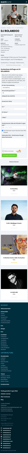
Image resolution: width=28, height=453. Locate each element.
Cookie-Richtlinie (5, 403)
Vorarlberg (6, 48)
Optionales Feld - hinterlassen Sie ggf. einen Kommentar (13, 136)
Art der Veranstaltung (8, 85)
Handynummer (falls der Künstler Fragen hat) (13, 124)
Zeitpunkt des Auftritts (8, 96)
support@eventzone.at (7, 423)
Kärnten (3, 52)
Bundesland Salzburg (6, 46)
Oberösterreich (5, 44)
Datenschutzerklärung (7, 411)
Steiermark (4, 50)
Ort (3, 106)
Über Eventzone (5, 396)
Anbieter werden (5, 394)
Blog (2, 399)
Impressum (4, 405)
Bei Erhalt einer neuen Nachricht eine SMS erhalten (15, 131)
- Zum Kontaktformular (7, 425)
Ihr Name (5, 112)
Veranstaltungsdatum (8, 90)
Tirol (2, 48)
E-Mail (4, 117)
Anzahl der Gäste (7, 101)
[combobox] (14, 109)
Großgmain (18, 40)
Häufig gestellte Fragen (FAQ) (9, 391)
